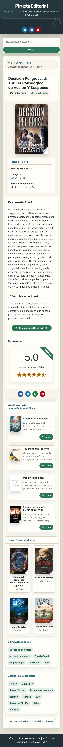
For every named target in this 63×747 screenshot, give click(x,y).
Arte (38, 696)
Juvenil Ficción (23, 62)
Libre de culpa (19, 627)
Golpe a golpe (16, 662)
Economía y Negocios (41, 690)
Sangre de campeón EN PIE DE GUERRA (34, 509)
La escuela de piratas (20, 649)
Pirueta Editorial (31, 6)
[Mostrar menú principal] (57, 22)
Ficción (13, 683)
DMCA (44, 742)
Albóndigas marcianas (35, 418)
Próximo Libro (43, 721)
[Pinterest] (38, 30)
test (47, 662)
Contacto (34, 742)
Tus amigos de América (36, 448)
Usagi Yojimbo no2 (33, 477)
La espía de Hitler (44, 577)
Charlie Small (42, 656)
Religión (13, 696)
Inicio (9, 62)
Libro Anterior (20, 721)
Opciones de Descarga (31, 328)
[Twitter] (25, 30)
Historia (27, 696)
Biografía (14, 709)
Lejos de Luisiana (44, 626)
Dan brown (34, 662)
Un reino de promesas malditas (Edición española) (19, 581)
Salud (36, 703)
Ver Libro (46, 437)
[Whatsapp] (35, 394)
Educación (27, 683)
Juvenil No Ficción (19, 703)
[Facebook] (31, 30)
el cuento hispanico (19, 656)
